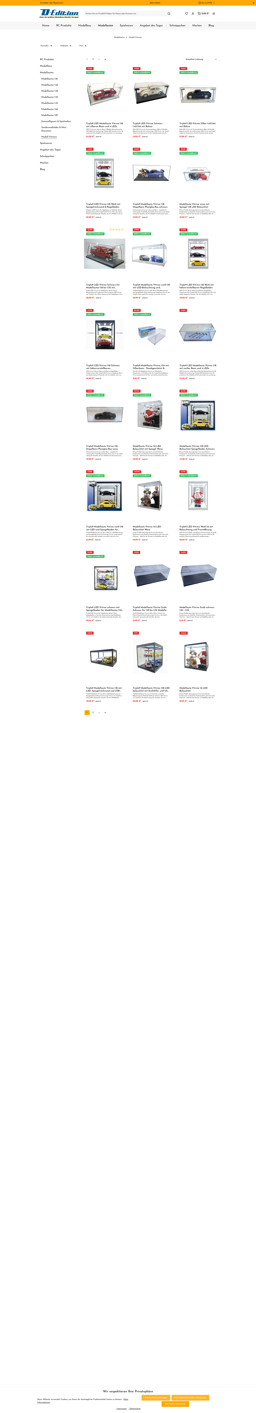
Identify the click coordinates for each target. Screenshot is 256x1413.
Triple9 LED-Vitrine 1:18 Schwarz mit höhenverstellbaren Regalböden (103, 367)
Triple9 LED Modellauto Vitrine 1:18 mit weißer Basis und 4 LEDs (197, 366)
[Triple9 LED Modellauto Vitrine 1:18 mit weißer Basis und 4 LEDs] (198, 334)
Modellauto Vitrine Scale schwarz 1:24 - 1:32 (196, 608)
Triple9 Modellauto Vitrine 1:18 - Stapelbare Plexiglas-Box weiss (102, 447)
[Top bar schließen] (253, 3)
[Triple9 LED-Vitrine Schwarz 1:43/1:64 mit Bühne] (151, 92)
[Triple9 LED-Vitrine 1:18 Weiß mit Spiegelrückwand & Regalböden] (104, 173)
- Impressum (121, 1409)
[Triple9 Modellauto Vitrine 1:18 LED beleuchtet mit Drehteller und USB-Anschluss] (151, 657)
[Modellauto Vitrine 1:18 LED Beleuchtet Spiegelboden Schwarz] (198, 415)
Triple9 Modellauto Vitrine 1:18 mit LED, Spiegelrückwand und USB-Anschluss (104, 689)
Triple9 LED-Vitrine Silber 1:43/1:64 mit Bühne (197, 124)
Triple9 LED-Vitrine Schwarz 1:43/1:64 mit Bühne (148, 124)
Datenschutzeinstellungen (156, 1398)
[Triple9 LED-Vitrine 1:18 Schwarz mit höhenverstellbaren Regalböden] (104, 334)
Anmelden (44, 3)
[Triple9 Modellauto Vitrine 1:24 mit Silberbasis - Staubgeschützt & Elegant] (151, 334)
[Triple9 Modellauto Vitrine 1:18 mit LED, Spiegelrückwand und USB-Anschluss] (104, 657)
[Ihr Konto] (193, 14)
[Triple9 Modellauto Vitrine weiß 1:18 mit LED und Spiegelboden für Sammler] (104, 495)
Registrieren (58, 3)
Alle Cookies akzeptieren (175, 1404)
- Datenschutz (134, 1409)
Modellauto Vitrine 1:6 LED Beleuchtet (193, 689)
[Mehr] (214, 14)
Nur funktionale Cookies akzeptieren (190, 1398)
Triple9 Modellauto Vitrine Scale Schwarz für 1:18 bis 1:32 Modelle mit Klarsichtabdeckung (150, 609)
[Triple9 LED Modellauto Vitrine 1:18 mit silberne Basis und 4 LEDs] (104, 92)
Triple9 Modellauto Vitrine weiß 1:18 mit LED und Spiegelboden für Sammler (104, 528)
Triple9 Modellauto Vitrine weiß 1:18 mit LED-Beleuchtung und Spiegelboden (151, 286)
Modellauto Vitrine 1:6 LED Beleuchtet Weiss (147, 528)
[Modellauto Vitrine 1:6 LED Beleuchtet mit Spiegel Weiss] (151, 415)
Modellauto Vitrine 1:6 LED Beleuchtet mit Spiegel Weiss (148, 447)
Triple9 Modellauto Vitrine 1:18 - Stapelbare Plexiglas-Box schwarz (150, 205)
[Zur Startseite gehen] (59, 13)
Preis (81, 46)
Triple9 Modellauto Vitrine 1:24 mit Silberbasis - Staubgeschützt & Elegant (151, 367)
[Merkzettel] (186, 14)
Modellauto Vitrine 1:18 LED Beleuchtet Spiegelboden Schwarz (197, 447)
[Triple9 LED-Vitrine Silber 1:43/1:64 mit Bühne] (198, 92)
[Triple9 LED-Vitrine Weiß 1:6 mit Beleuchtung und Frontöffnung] (198, 495)
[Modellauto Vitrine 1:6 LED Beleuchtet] (198, 657)
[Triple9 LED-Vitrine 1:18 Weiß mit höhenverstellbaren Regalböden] (198, 253)
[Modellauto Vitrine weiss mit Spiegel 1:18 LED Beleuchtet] (198, 173)
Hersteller (45, 46)
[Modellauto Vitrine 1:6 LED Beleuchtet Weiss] (151, 495)
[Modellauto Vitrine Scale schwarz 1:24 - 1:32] (198, 576)
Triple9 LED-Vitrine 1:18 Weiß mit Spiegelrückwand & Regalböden (103, 205)
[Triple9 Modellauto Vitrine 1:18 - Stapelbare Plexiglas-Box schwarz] (151, 173)
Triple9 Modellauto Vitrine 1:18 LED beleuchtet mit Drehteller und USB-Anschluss (151, 689)
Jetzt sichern (155, 3)
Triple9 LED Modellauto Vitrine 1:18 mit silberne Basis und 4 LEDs (104, 124)
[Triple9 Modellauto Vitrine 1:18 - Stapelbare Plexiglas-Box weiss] (104, 415)
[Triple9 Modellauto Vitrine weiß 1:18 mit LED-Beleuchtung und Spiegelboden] (151, 253)
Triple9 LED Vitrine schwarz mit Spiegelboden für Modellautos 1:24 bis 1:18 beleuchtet (104, 609)
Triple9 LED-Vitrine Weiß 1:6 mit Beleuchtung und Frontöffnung (196, 528)
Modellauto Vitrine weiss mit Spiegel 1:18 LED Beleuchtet (194, 205)
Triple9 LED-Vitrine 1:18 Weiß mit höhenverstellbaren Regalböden (196, 286)
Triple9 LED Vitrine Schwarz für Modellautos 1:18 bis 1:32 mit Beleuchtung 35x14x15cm (103, 286)
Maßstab (64, 46)
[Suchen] (169, 14)
